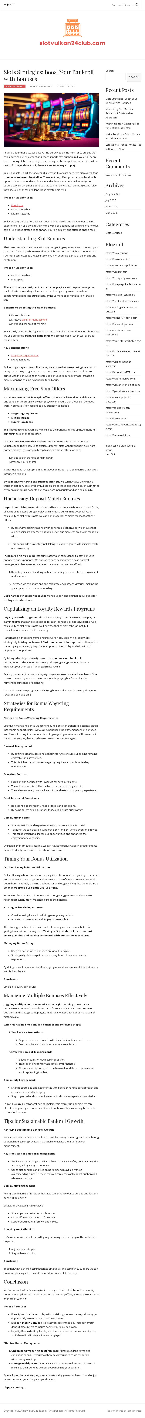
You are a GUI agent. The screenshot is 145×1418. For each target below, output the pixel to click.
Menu (11, 5)
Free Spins (17, 205)
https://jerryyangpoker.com (121, 278)
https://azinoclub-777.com (121, 372)
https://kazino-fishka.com (120, 378)
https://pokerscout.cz (118, 259)
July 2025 (111, 200)
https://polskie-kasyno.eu (120, 294)
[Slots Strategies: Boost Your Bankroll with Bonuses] (51, 119)
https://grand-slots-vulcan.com (123, 391)
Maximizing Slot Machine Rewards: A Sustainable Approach (120, 113)
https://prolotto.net (116, 418)
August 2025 (113, 194)
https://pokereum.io (117, 253)
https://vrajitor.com (116, 271)
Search (110, 70)
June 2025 (111, 206)
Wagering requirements (25, 355)
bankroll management (34, 319)
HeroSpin (111, 454)
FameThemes (134, 1410)
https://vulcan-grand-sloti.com (123, 384)
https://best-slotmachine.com (122, 301)
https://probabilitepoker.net (121, 265)
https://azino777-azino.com (121, 317)
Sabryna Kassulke (41, 86)
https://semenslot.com (118, 435)
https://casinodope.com (119, 324)
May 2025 (111, 212)
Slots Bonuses (15, 86)
